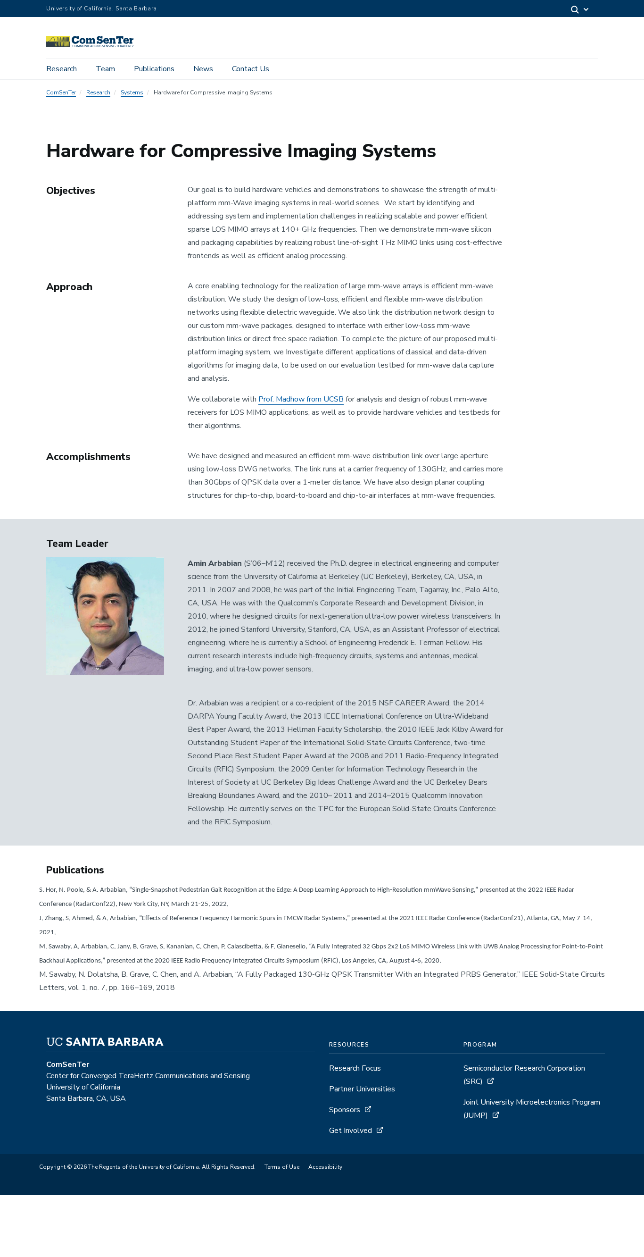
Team (105, 69)
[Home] (93, 45)
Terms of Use (281, 1167)
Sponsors (344, 1110)
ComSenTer (61, 92)
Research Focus (355, 1068)
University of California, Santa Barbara (101, 8)
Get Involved (350, 1130)
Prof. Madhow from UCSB (301, 399)
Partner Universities (362, 1089)
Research (61, 69)
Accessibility (325, 1167)
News (203, 69)
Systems (132, 92)
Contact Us (250, 69)
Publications (154, 69)
